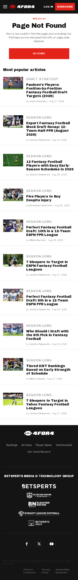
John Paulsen (38, 101)
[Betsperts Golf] (39, 523)
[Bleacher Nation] (39, 504)
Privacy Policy (46, 571)
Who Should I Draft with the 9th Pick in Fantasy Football (47, 335)
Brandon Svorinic (41, 205)
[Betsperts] (39, 486)
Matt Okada (37, 378)
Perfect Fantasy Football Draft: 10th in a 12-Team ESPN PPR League (48, 231)
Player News (44, 445)
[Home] (39, 433)
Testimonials (64, 445)
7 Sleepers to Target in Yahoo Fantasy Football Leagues (47, 404)
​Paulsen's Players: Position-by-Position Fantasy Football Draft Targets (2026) (46, 90)
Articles (26, 445)
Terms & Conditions (29, 571)
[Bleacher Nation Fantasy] (39, 495)
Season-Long (39, 117)
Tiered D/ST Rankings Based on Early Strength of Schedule (48, 369)
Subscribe (65, 6)
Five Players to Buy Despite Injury (43, 198)
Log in (48, 7)
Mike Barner (38, 240)
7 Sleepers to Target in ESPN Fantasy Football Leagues (47, 265)
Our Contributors (39, 451)
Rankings (12, 445)
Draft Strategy (42, 79)
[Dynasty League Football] (39, 514)
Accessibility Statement (63, 571)
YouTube (51, 544)
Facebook (26, 544)
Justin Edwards (40, 139)
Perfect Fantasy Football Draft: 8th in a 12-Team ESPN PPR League (48, 300)
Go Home (39, 53)
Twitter (39, 544)
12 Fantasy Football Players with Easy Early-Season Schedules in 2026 (49, 165)
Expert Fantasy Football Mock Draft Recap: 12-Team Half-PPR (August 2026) (48, 128)
